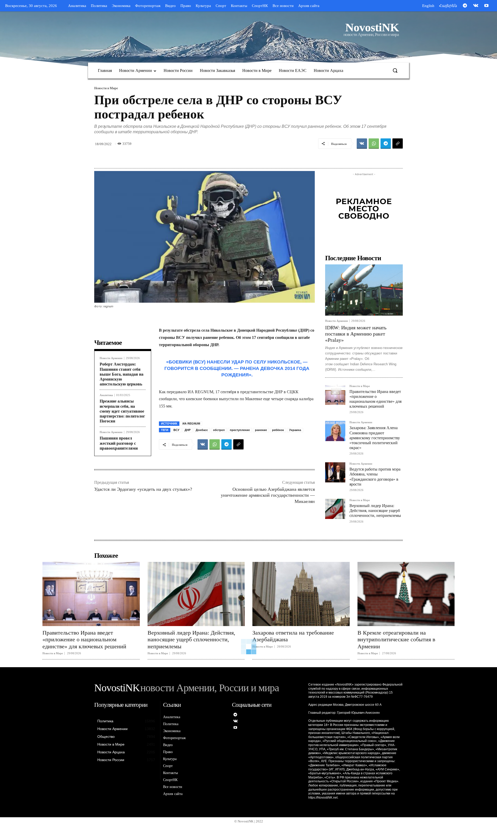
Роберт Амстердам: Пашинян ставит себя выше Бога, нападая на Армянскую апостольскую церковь (121, 374)
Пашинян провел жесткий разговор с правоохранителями (119, 443)
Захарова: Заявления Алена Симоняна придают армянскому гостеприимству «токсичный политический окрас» (374, 438)
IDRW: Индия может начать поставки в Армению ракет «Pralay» (355, 334)
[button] (395, 70)
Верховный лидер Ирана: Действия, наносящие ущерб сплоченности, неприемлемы (375, 510)
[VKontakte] (475, 6)
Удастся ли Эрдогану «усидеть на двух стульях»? (143, 489)
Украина (295, 430)
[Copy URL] (397, 143)
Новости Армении (111, 358)
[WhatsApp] (374, 143)
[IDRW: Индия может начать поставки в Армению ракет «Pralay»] (364, 290)
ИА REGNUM (191, 423)
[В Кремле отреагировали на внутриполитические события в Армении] (406, 594)
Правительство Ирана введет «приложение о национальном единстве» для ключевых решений (84, 639)
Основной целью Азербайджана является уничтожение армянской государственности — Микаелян (268, 495)
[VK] (362, 143)
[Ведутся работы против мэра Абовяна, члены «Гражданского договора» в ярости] (335, 472)
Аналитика (106, 395)
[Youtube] (486, 6)
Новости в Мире (106, 88)
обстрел (219, 430)
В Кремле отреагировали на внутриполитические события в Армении (396, 639)
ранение (261, 430)
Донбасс (202, 430)
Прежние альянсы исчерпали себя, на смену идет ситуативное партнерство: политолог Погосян (122, 411)
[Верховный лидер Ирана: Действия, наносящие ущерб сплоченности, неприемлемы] (335, 509)
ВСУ (176, 430)
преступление (240, 430)
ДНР (188, 430)
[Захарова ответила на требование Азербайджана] (301, 594)
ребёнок (278, 430)
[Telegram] (464, 6)
